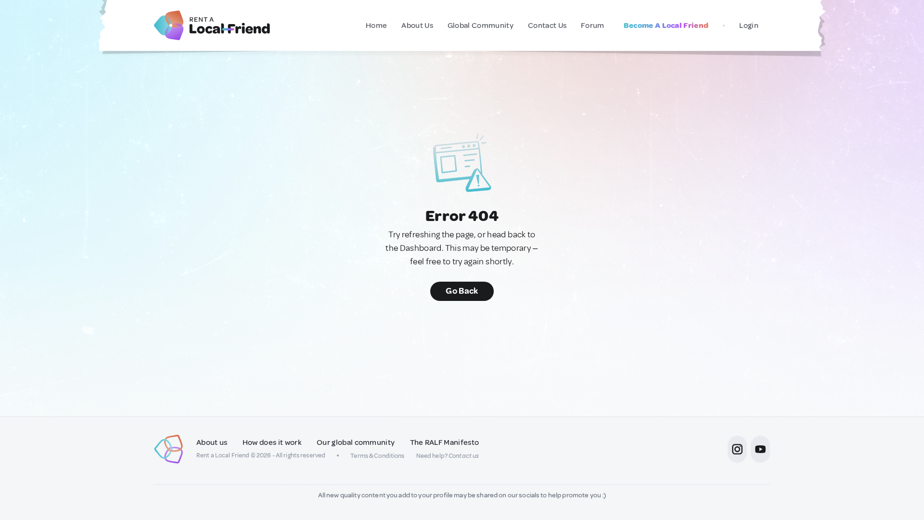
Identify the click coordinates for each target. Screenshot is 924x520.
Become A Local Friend (666, 25)
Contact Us (547, 25)
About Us (417, 25)
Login (748, 25)
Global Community (480, 25)
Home (376, 25)
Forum (592, 25)
